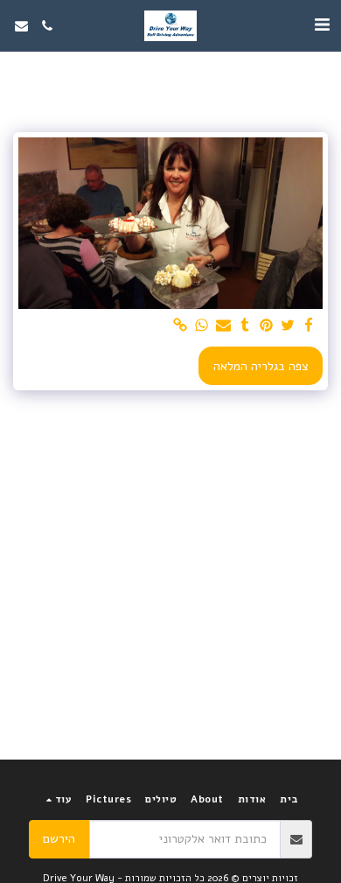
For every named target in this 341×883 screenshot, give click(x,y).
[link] (181, 326)
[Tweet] (288, 326)
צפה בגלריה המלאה (261, 366)
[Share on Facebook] (309, 326)
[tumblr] (245, 326)
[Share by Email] (224, 326)
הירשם (59, 838)
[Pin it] (267, 326)
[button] (322, 25)
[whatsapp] (202, 326)
